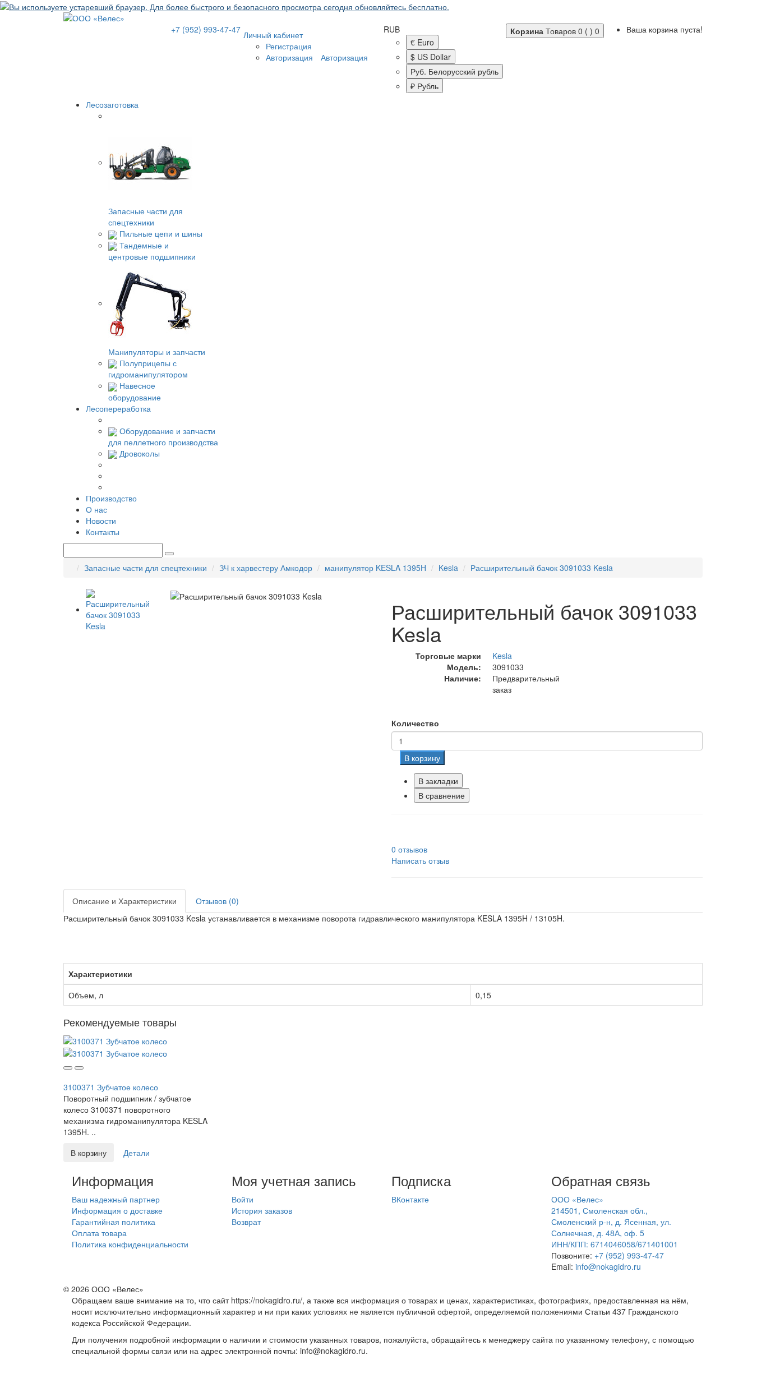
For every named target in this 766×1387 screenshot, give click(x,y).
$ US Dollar (430, 56)
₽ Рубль (424, 85)
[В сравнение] (79, 1068)
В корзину (422, 757)
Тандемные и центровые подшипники (152, 250)
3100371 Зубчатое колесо (110, 1087)
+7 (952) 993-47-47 (206, 29)
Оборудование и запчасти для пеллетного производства (163, 436)
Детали (136, 1152)
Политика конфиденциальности (130, 1244)
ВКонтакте (410, 1199)
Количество (415, 723)
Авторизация (289, 57)
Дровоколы (139, 453)
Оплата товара (99, 1232)
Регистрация (289, 46)
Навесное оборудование (134, 391)
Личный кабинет (273, 34)
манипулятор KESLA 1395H (375, 567)
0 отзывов (409, 849)
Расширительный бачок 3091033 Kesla (541, 567)
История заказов (262, 1210)
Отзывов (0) (217, 900)
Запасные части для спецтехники (145, 216)
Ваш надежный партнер (116, 1199)
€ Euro (422, 42)
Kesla (448, 567)
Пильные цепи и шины (160, 233)
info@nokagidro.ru (608, 1266)
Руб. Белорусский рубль (454, 71)
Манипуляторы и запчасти (156, 351)
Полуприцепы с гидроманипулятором (148, 368)
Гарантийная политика (113, 1221)
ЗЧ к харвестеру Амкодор (265, 567)
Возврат (246, 1221)
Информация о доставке (117, 1210)
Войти (242, 1199)
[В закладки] (67, 1068)
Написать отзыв (420, 860)
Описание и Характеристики (124, 900)
